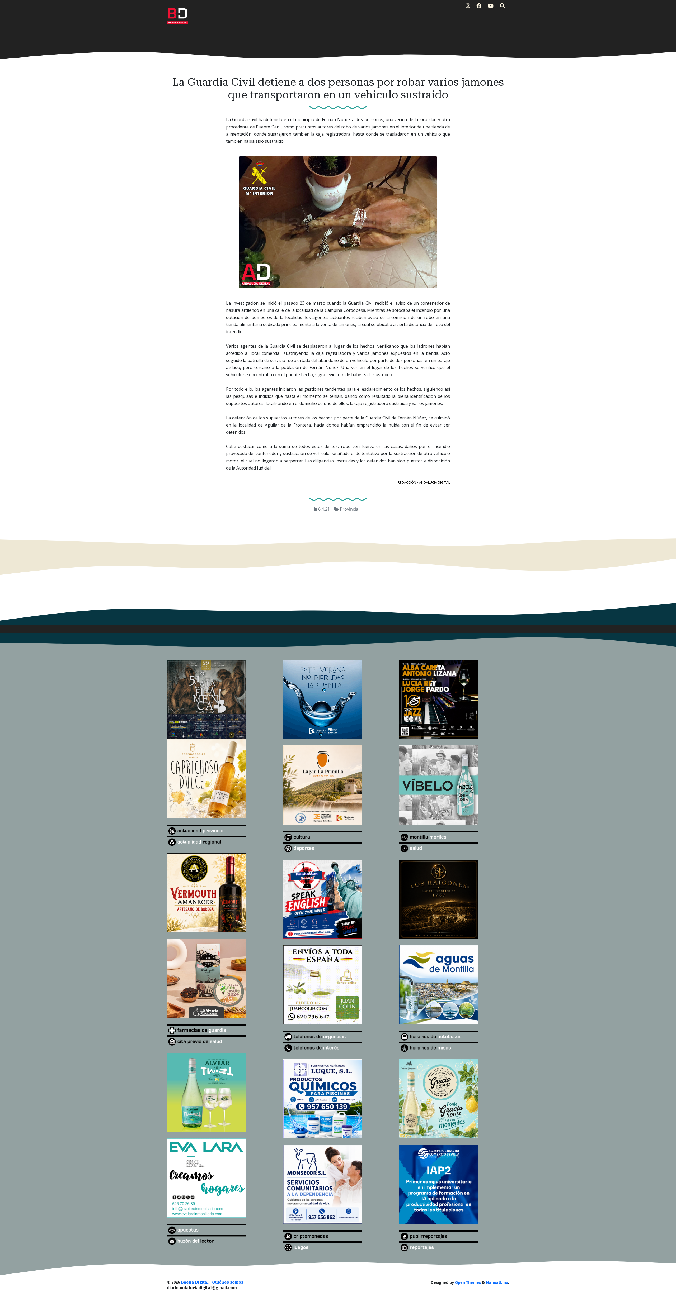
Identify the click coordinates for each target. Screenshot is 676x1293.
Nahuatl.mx (497, 1282)
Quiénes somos (227, 1282)
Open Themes (468, 1282)
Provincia (349, 509)
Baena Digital (195, 1282)
